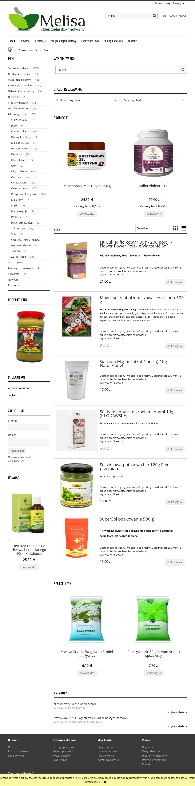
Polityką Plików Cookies (87, 778)
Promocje (13, 285)
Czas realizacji (60, 760)
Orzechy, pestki (20, 188)
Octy (14, 165)
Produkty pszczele (18, 102)
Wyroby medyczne (18, 108)
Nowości (13, 279)
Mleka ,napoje (19, 211)
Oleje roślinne (19, 171)
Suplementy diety (18, 68)
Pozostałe (13, 274)
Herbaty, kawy (19, 148)
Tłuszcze (16, 251)
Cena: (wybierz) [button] (132, 100)
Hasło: (12, 435)
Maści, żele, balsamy (19, 79)
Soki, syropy (18, 228)
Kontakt (146, 764)
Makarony (17, 199)
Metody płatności (63, 751)
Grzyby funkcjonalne (19, 74)
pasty (14, 125)
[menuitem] (13, 41)
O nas (11, 747)
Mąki (14, 205)
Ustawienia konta (107, 751)
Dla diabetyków (20, 142)
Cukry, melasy (19, 120)
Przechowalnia (106, 755)
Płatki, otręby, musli (22, 222)
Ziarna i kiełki (18, 256)
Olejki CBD (14, 97)
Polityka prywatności (154, 760)
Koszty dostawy (62, 755)
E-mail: (12, 421)
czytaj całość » (177, 712)
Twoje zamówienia (108, 747)
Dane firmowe (16, 755)
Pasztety (16, 217)
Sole (13, 234)
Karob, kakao (18, 160)
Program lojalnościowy (155, 755)
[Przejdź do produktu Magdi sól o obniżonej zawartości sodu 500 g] (76, 316)
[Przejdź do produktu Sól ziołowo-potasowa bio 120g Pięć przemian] (76, 485)
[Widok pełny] (183, 228)
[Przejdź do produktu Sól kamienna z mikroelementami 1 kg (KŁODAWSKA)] (76, 430)
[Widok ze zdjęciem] (175, 228)
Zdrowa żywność (17, 114)
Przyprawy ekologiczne (24, 194)
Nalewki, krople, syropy (21, 91)
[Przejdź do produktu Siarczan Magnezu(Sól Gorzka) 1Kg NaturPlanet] (76, 380)
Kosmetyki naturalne (20, 85)
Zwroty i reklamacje (108, 760)
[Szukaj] (155, 16)
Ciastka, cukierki (20, 131)
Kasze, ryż (16, 154)
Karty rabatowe (151, 751)
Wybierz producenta (19, 388)
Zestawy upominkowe (20, 268)
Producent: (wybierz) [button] (68, 100)
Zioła (10, 262)
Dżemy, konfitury (21, 137)
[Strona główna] (47, 20)
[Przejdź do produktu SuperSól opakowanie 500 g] (76, 537)
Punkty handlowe (18, 751)
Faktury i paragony (63, 747)
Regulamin (148, 747)
